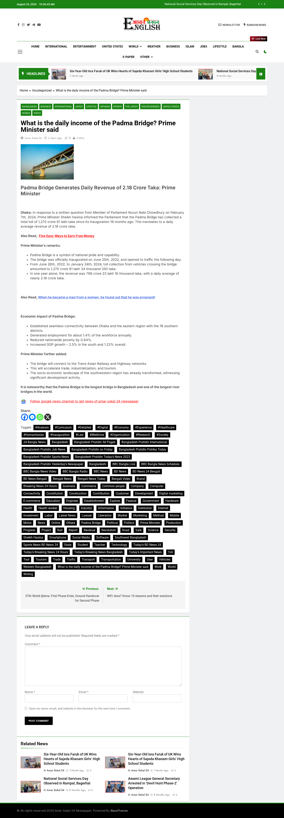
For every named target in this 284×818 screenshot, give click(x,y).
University (134, 559)
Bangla (238, 46)
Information (106, 508)
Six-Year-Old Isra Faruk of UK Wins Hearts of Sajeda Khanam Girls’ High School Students (109, 71)
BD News (120, 471)
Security (170, 530)
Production (173, 523)
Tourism (41, 559)
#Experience (143, 427)
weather (154, 46)
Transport (88, 559)
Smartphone (57, 537)
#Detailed (84, 427)
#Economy (121, 427)
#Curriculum (63, 427)
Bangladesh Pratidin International (144, 442)
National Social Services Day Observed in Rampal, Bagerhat (203, 4)
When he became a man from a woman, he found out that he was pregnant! (96, 297)
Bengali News (62, 479)
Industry (86, 508)
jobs (203, 46)
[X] (47, 417)
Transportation (111, 559)
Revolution (108, 530)
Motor (27, 523)
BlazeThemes (119, 810)
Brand (141, 479)
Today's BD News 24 (147, 545)
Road (125, 530)
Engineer (72, 501)
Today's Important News (145, 552)
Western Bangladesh (37, 567)
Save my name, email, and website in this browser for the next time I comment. (80, 708)
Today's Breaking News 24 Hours (45, 552)
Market (122, 515)
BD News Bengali (35, 479)
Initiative (126, 508)
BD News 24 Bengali (146, 471)
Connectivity (31, 493)
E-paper (128, 57)
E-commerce (31, 501)
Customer (122, 493)
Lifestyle (220, 46)
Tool (26, 559)
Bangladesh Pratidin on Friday (92, 449)
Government (151, 501)
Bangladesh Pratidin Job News (44, 449)
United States (112, 46)
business (69, 486)
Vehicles (164, 559)
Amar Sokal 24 (33, 138)
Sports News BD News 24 (40, 545)
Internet (163, 508)
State (67, 545)
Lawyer (87, 515)
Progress (29, 530)
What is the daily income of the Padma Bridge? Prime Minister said (103, 567)
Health (27, 508)
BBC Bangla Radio (75, 471)
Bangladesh (29, 106)
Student (82, 545)
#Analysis (42, 427)
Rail (59, 530)
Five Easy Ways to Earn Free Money (66, 236)
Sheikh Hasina (33, 537)
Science (153, 530)
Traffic (71, 559)
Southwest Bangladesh (130, 537)
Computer (156, 486)
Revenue (89, 530)
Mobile (174, 515)
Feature (131, 501)
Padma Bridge (91, 523)
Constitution (54, 493)
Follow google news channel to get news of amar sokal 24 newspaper (84, 401)
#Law (79, 435)
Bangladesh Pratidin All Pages (94, 442)
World (134, 46)
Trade (57, 559)
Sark (138, 530)
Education (53, 501)
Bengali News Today (91, 479)
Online (55, 523)
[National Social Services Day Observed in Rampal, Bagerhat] (183, 76)
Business (173, 46)
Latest (79, 106)
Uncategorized (150, 106)
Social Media (81, 537)
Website (138, 692)
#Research (143, 435)
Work (158, 567)
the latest (131, 106)
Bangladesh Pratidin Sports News (46, 457)
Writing (28, 574)
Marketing (140, 515)
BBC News (101, 471)
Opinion (105, 106)
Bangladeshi (97, 464)
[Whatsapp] (40, 417)
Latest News (67, 515)
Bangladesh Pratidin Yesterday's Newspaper (53, 464)
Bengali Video (121, 479)
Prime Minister (150, 523)
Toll (170, 552)
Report (73, 530)
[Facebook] (24, 417)
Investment (30, 515)
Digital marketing (171, 493)
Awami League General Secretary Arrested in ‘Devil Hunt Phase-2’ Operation (154, 783)
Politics (129, 523)
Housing (69, 508)
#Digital (102, 427)
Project (46, 530)
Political (112, 523)
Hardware (172, 501)
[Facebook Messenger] (32, 417)
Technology (119, 545)
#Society (162, 435)
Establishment (94, 501)
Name (30, 692)
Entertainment (84, 46)
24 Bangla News (34, 442)
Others (70, 523)
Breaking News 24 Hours (40, 486)
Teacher (99, 545)
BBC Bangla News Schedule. (160, 464)
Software (102, 537)
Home (35, 46)
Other (145, 57)
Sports (117, 106)
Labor (49, 515)
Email (83, 692)
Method (158, 515)
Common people (113, 486)
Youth (37, 113)
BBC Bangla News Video (39, 471)
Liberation (104, 515)
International (56, 46)
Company (137, 486)
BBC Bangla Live (123, 464)
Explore (115, 501)
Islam (190, 46)
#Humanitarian (33, 435)
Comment (32, 644)
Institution (145, 508)
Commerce (88, 486)
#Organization (120, 435)
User (150, 559)
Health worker (47, 508)
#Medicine (97, 435)
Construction (78, 493)
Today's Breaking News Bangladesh (98, 552)
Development (144, 493)
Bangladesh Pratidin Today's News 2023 (102, 457)
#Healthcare (166, 427)
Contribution (101, 493)
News (41, 523)
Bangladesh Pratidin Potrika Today (142, 449)
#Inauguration (60, 435)
